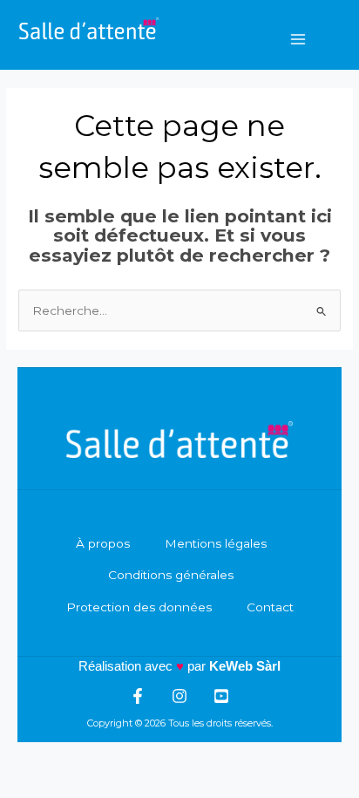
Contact (270, 607)
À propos (103, 543)
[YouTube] (221, 696)
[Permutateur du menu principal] (298, 39)
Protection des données (139, 607)
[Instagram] (179, 696)
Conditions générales (171, 575)
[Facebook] (138, 696)
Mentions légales (216, 543)
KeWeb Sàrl (245, 665)
